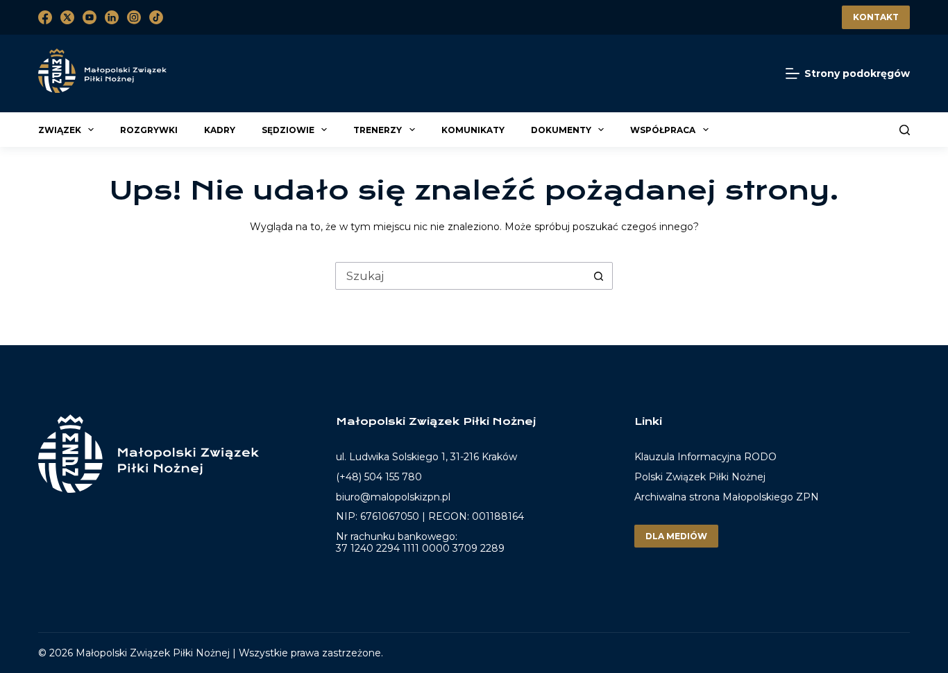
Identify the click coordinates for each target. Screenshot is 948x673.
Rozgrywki (149, 130)
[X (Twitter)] (67, 17)
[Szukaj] (904, 130)
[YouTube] (89, 17)
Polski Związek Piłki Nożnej (699, 477)
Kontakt (876, 17)
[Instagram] (134, 17)
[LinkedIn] (112, 17)
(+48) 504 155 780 (379, 477)
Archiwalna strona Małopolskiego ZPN (726, 497)
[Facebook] (45, 17)
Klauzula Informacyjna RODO (705, 457)
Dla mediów (676, 536)
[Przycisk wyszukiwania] (598, 276)
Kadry (219, 130)
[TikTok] (156, 17)
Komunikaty (473, 130)
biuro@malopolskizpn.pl (393, 497)
